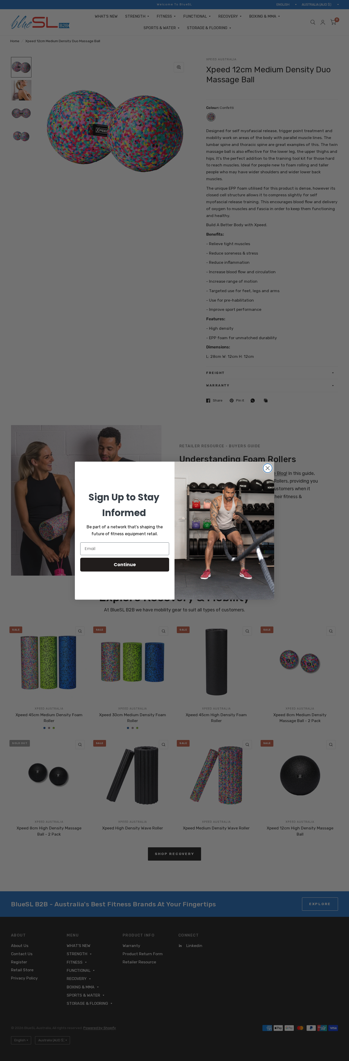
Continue (125, 564)
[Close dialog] (267, 468)
